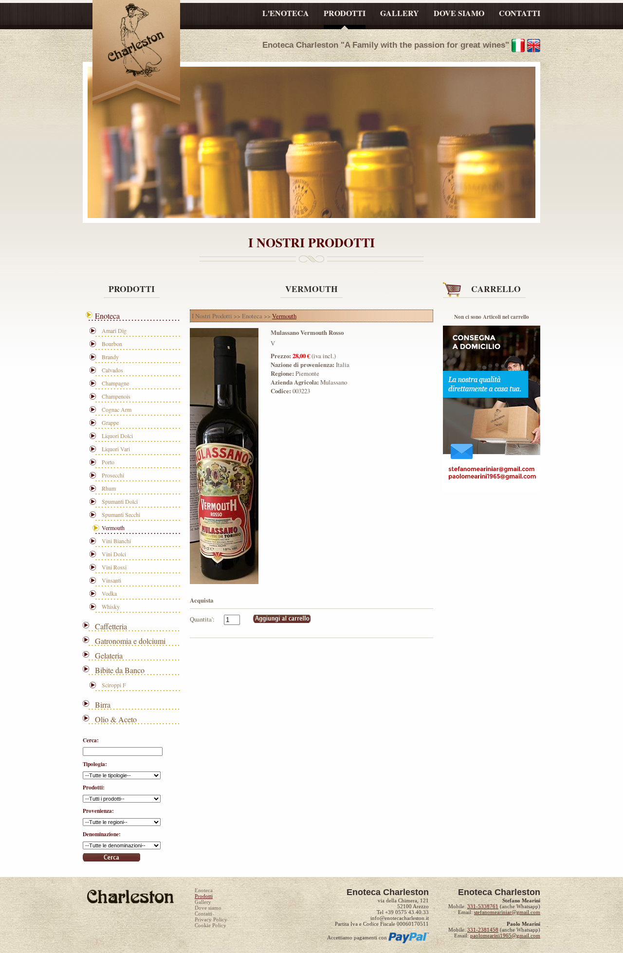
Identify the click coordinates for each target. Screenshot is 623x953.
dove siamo (459, 12)
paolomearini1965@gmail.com (505, 935)
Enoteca (107, 316)
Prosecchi (113, 475)
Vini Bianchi (116, 541)
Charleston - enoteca (136, 42)
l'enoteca (285, 12)
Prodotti (204, 896)
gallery (399, 12)
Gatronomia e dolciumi (130, 641)
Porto (108, 462)
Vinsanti (111, 580)
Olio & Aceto (116, 719)
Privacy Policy (211, 919)
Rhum (109, 488)
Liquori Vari (116, 449)
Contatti (203, 913)
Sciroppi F (114, 685)
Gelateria (109, 655)
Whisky (111, 606)
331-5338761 (482, 906)
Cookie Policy (210, 925)
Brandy (110, 357)
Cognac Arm (116, 409)
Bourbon (112, 344)
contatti (519, 12)
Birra (102, 704)
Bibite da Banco (120, 670)
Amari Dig (114, 330)
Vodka (109, 593)
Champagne (115, 383)
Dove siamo (208, 908)
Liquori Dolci (117, 436)
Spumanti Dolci (120, 501)
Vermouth (113, 527)
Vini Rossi (114, 567)
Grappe (110, 422)
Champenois (116, 396)
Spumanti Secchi (121, 514)
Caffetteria (111, 626)
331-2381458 (482, 930)
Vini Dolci (114, 554)
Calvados (112, 370)
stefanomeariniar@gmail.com (507, 912)
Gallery (203, 902)
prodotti (345, 12)
